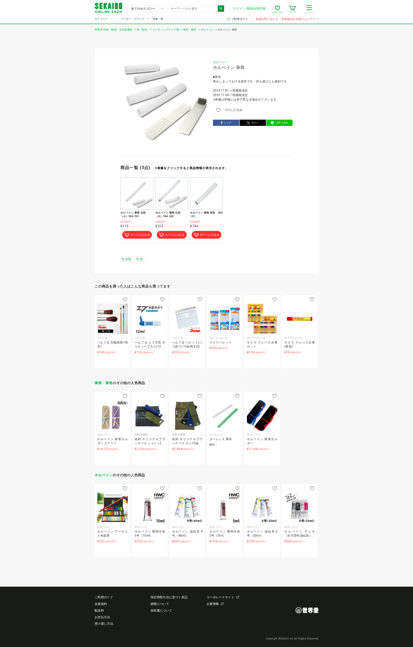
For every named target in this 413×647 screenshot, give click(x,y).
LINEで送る (282, 122)
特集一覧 (158, 18)
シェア (227, 122)
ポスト (255, 122)
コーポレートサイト (220, 597)
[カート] (292, 9)
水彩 (128, 259)
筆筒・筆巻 (104, 383)
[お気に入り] (277, 9)
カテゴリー (101, 18)
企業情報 (212, 604)
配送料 (99, 610)
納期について (160, 604)
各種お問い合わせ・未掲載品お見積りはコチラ (286, 19)
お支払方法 (102, 617)
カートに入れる (140, 234)
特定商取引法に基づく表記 (169, 597)
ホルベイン (220, 62)
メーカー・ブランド (132, 18)
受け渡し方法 (104, 623)
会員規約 (101, 604)
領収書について (161, 610)
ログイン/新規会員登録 (249, 8)
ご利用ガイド (240, 19)
